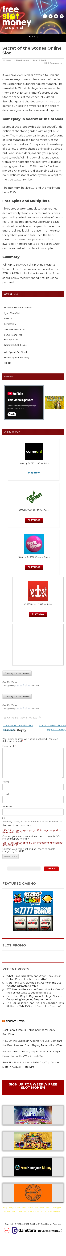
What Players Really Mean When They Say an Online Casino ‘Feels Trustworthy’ (34, 977)
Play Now (34, 472)
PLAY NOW (34, 520)
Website (7, 806)
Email (5, 794)
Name (5, 781)
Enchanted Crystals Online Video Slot (18, 727)
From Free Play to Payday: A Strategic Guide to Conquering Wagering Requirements (34, 998)
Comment (9, 746)
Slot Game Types (53, 1207)
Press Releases (54, 1211)
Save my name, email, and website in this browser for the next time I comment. (32, 823)
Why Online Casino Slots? (21, 1207)
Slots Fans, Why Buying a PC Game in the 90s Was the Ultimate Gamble (33, 984)
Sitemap (32, 1211)
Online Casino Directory (15, 1211)
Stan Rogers (22, 60)
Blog (5, 1207)
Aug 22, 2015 (39, 60)
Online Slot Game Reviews (22, 717)
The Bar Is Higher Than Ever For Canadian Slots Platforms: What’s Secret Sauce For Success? (35, 1004)
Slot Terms (39, 1207)
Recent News (15, 1021)
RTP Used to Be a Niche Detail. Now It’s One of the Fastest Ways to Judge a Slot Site (34, 991)
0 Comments (55, 63)
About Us (41, 1211)
